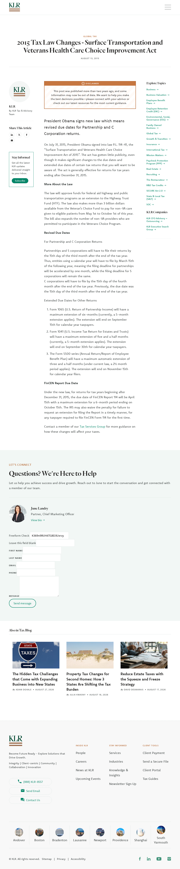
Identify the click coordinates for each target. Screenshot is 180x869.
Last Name (15, 558)
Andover (19, 840)
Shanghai (140, 840)
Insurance (152, 144)
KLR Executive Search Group (157, 228)
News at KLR (85, 770)
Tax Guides (150, 779)
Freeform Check (19, 535)
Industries (116, 761)
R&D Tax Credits (155, 185)
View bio (36, 520)
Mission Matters (155, 155)
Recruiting (152, 174)
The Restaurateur (155, 179)
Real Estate (152, 168)
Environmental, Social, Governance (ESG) (158, 118)
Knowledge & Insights (118, 772)
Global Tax (152, 133)
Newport (100, 840)
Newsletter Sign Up (122, 784)
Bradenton (59, 840)
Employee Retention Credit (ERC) (157, 110)
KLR (12, 106)
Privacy (61, 859)
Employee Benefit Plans (155, 101)
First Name (16, 550)
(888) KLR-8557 (33, 782)
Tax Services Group (92, 426)
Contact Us (33, 800)
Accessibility (78, 859)
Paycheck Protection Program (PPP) (157, 162)
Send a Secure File (156, 761)
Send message (22, 603)
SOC (149, 204)
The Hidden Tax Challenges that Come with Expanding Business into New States (35, 678)
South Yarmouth (161, 840)
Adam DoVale (23, 689)
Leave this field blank (22, 543)
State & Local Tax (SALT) (155, 197)
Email (12, 565)
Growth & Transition (157, 138)
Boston (39, 840)
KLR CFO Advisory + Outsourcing (156, 219)
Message (14, 596)
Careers (81, 761)
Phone (13, 572)
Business (151, 89)
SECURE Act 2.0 (154, 190)
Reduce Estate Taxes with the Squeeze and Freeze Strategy (142, 678)
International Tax (155, 149)
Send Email (33, 791)
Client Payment (154, 753)
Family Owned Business (154, 126)
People (81, 753)
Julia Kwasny (78, 694)
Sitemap (47, 859)
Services (115, 753)
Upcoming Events (88, 779)
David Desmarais (133, 689)
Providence (120, 840)
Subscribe (20, 180)
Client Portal (152, 770)
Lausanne (80, 840)
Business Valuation (156, 94)
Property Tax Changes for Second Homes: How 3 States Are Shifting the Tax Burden (88, 681)
